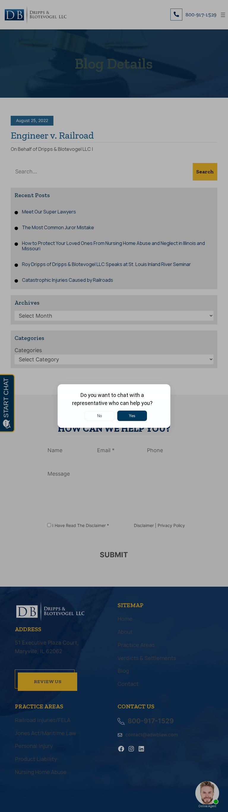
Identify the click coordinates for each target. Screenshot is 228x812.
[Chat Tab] (114, 406)
